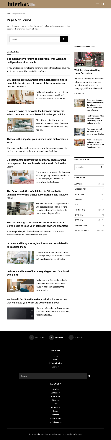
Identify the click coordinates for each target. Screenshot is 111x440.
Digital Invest (77, 434)
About (55, 359)
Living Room (80, 225)
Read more (79, 93)
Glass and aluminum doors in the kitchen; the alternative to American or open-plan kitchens (95, 105)
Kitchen (78, 215)
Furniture (79, 210)
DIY (76, 204)
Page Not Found (19, 14)
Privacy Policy (55, 363)
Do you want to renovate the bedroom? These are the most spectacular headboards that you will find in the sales (36, 163)
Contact (55, 367)
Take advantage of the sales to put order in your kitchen (95, 131)
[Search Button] (64, 39)
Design (80, 64)
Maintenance (81, 230)
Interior (37, 434)
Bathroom (80, 189)
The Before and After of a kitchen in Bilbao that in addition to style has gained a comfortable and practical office (37, 194)
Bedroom (79, 194)
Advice (78, 184)
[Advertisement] (89, 25)
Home (9, 14)
